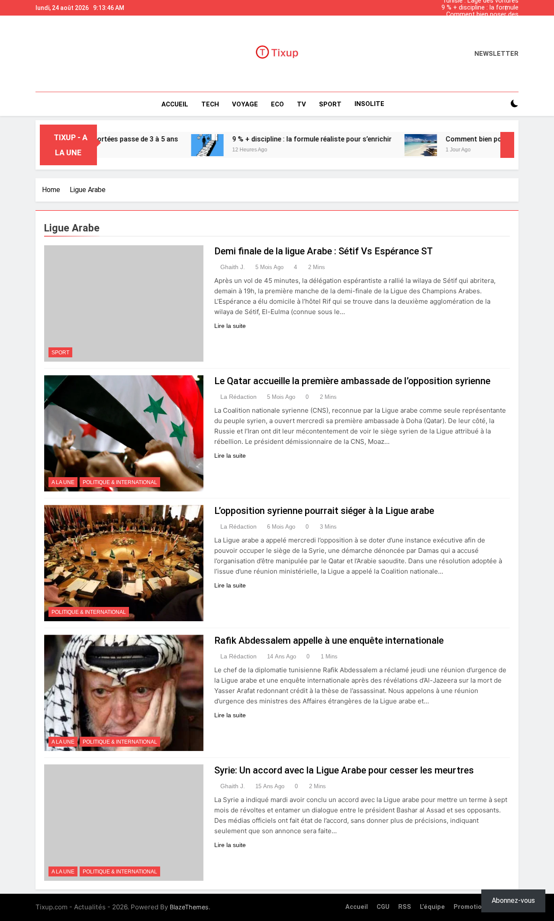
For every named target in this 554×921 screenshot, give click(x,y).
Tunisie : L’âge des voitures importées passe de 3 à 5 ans (480, 28)
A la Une (63, 482)
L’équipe (432, 907)
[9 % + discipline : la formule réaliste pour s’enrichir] (182, 145)
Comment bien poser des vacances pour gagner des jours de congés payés (481, 14)
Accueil (174, 104)
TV (301, 104)
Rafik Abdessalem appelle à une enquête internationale (329, 640)
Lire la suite (230, 325)
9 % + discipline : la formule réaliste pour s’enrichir (480, 7)
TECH (210, 104)
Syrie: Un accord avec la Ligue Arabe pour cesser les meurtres (344, 770)
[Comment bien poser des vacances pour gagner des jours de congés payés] (395, 145)
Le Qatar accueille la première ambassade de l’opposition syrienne (352, 380)
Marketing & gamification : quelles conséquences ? (481, 21)
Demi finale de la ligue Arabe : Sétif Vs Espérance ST (323, 251)
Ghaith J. (232, 266)
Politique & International (120, 482)
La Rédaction (238, 396)
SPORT (330, 104)
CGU (383, 907)
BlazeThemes (189, 907)
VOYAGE (245, 104)
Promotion (470, 907)
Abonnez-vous (513, 900)
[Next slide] (514, 5)
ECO (277, 104)
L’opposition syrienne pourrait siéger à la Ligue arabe (324, 510)
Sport (60, 353)
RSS (404, 907)
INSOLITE (369, 104)
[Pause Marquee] (507, 145)
